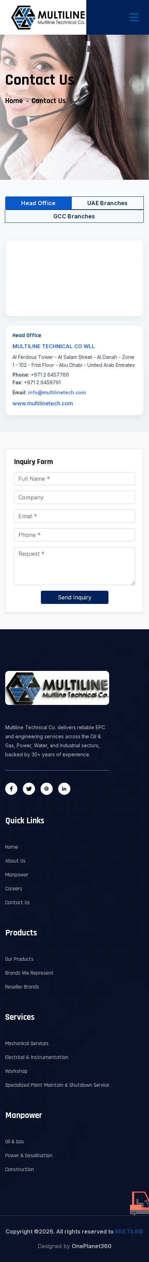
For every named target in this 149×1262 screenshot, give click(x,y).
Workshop (16, 1071)
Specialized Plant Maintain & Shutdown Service (57, 1085)
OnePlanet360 (92, 1246)
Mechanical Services (27, 1043)
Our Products (19, 959)
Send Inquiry (74, 597)
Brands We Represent (29, 973)
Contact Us (17, 902)
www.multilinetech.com (42, 403)
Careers (13, 888)
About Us (15, 861)
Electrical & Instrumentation (36, 1057)
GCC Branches (74, 216)
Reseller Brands (22, 987)
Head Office (38, 203)
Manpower (16, 874)
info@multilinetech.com (57, 392)
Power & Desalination (28, 1155)
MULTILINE (129, 1231)
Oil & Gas (14, 1141)
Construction (19, 1169)
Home (14, 101)
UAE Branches (107, 203)
